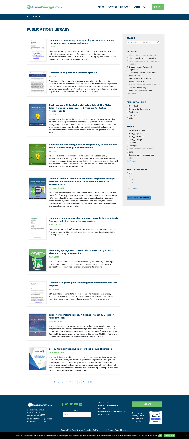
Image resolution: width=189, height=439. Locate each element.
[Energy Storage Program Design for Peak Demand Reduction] (38, 358)
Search (77, 410)
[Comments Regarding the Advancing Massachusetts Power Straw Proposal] (38, 292)
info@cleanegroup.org (42, 419)
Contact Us (104, 414)
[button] (145, 7)
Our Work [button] (112, 7)
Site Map (125, 430)
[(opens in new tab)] (155, 417)
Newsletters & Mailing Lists (111, 411)
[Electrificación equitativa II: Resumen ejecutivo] (38, 82)
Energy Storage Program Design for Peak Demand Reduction (80, 348)
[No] (186, 436)
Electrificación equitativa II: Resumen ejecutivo (73, 72)
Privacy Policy (114, 430)
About (101, 7)
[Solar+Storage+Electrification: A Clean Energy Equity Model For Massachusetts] (38, 324)
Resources (125, 7)
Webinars (102, 409)
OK (160, 435)
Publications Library (108, 406)
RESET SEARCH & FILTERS (138, 197)
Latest (137, 7)
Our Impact (103, 403)
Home (29, 17)
